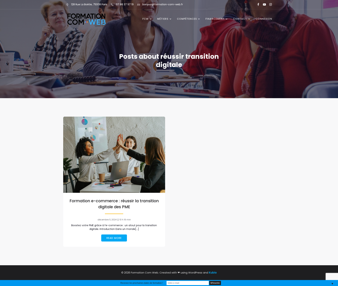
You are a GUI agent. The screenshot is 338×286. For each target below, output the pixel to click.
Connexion (264, 19)
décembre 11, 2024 (107, 219)
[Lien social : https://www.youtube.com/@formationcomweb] (263, 4)
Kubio (213, 272)
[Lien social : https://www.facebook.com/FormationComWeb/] (257, 4)
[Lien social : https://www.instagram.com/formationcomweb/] (269, 4)
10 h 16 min (125, 219)
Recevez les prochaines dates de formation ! (141, 283)
